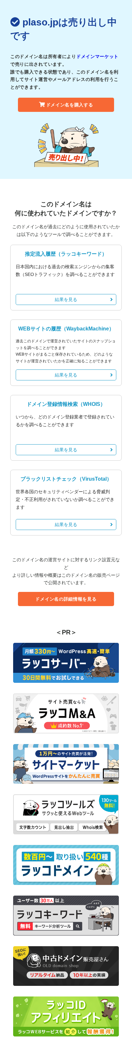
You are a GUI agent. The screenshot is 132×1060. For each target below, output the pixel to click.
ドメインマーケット (97, 56)
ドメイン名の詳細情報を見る (65, 599)
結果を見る (66, 299)
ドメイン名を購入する (69, 104)
